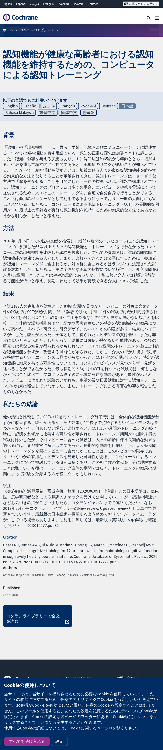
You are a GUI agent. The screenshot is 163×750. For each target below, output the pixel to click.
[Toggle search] (149, 18)
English (7, 4)
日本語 (127, 105)
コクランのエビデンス (37, 30)
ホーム (8, 30)
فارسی (34, 4)
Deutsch (93, 4)
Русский (63, 4)
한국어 (89, 112)
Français (48, 4)
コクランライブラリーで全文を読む (33, 618)
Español (21, 4)
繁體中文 (47, 112)
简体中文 (69, 112)
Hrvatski (78, 4)
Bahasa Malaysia (19, 112)
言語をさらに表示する (143, 4)
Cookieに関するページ (89, 728)
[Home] (20, 17)
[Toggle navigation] (157, 18)
